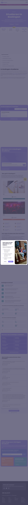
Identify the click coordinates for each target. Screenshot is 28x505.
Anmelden (5, 261)
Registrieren (10, 261)
